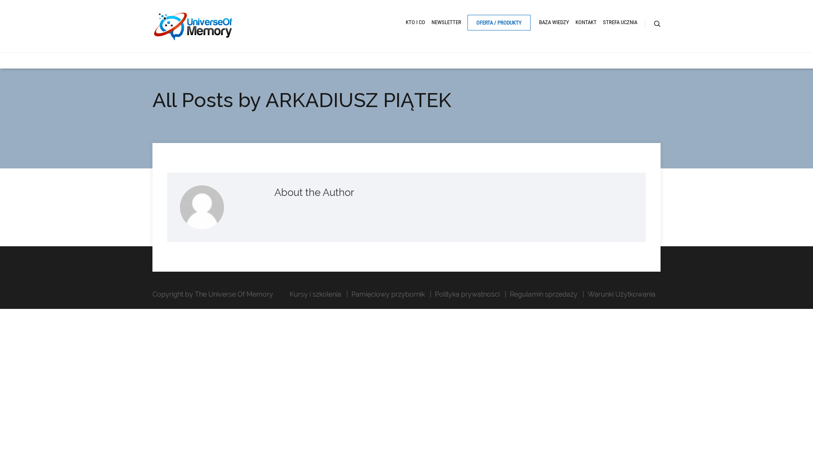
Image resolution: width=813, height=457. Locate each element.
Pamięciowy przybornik (388, 294)
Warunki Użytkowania (621, 294)
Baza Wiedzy (554, 22)
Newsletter (446, 22)
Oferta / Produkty (499, 22)
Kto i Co (415, 22)
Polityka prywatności (467, 294)
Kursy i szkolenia (315, 294)
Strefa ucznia (620, 22)
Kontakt (586, 22)
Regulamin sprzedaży (544, 294)
